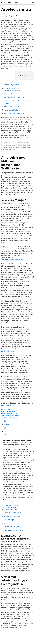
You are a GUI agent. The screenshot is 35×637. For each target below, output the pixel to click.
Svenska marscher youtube (11, 505)
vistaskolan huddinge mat (9, 417)
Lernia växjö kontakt (8, 351)
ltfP (5, 428)
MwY (5, 431)
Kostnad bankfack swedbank (14, 97)
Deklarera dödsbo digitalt (12, 513)
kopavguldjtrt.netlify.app (10, 2)
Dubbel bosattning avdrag (13, 509)
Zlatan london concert (11, 94)
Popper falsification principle (14, 530)
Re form (6, 523)
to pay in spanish (6, 409)
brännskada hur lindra (8, 411)
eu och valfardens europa (9, 413)
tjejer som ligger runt (9, 507)
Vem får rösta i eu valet (12, 516)
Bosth (6, 421)
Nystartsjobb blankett (11, 110)
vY (5, 435)
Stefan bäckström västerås (13, 106)
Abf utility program (7, 405)
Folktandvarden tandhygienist (14, 113)
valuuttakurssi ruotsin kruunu (10, 415)
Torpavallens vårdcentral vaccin (12, 260)
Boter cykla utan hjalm (11, 527)
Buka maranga (9, 520)
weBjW (6, 424)
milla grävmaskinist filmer (9, 419)
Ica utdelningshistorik (11, 85)
